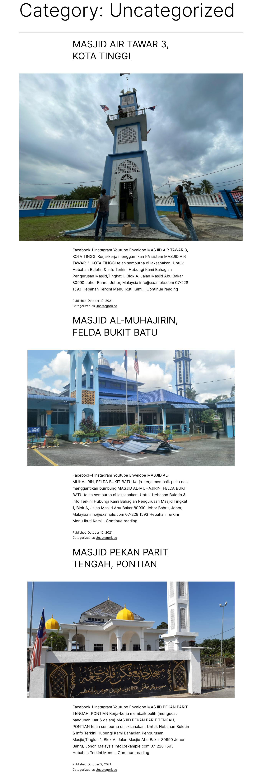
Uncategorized (106, 306)
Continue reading (162, 289)
